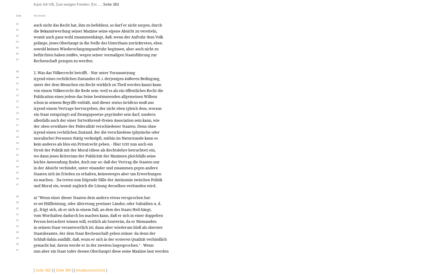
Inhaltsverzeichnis (90, 270)
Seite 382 (43, 270)
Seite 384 (63, 270)
